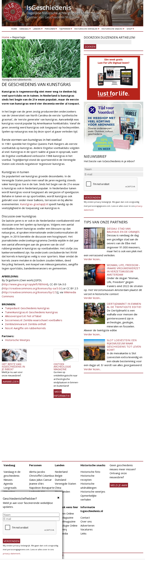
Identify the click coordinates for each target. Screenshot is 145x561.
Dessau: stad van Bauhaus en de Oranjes (123, 230)
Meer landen (62, 491)
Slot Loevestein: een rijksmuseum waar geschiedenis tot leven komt (124, 344)
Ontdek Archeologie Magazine (62, 366)
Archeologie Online (66, 525)
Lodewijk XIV (37, 491)
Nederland (61, 471)
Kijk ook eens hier (66, 507)
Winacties (9, 491)
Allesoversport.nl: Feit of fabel (23, 316)
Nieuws (8, 479)
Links (83, 533)
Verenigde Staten (65, 483)
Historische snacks (111, 29)
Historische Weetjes (17, 340)
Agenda (8, 483)
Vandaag (23, 29)
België (58, 475)
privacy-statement (11, 553)
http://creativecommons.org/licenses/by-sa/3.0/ (32, 288)
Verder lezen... (92, 259)
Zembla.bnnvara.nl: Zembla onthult (25, 324)
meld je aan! (119, 485)
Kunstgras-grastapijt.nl (34, 204)
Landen (36, 29)
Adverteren (87, 525)
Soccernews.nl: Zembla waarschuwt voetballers (33, 320)
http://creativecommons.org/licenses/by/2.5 (30, 292)
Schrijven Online (64, 513)
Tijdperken (64, 29)
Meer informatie (62, 393)
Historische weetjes (92, 491)
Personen (49, 29)
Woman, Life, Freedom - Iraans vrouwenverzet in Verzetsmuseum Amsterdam (123, 269)
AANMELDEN (11, 381)
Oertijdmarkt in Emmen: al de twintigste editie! (124, 305)
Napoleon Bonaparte (41, 487)
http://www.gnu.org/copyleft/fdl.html (25, 284)
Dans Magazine (64, 517)
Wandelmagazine (65, 521)
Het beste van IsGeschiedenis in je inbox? (13, 366)
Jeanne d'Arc (36, 483)
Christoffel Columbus (41, 475)
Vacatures (86, 529)
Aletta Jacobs (37, 471)
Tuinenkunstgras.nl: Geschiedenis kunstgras (31, 312)
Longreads (10, 487)
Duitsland (60, 479)
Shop (128, 29)
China (58, 487)
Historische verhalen (85, 29)
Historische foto (90, 471)
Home (14, 28)
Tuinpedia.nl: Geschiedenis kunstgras (27, 308)
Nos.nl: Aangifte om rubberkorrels (25, 328)
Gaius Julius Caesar (40, 479)
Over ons (86, 521)
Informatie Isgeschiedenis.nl (91, 509)
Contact (85, 517)
